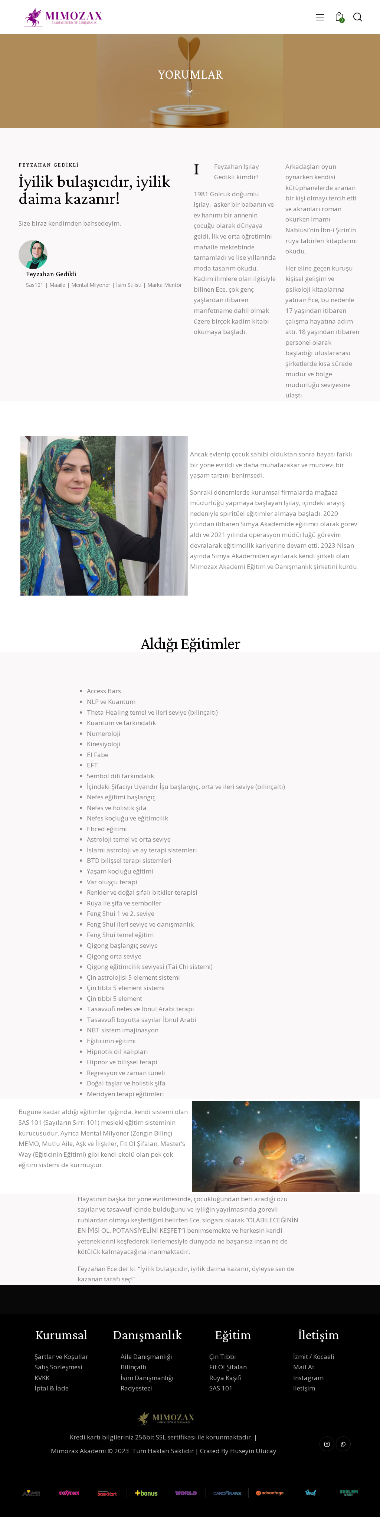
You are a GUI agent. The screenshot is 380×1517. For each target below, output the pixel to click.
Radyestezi (136, 1388)
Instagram (308, 1377)
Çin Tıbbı (222, 1356)
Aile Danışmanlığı (146, 1356)
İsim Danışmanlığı (147, 1377)
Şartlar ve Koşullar (61, 1356)
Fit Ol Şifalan (228, 1367)
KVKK (42, 1377)
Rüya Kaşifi (225, 1377)
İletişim (304, 1388)
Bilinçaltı (134, 1367)
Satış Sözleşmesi (58, 1367)
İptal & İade (52, 1388)
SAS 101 (221, 1388)
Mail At (303, 1367)
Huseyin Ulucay (253, 1450)
